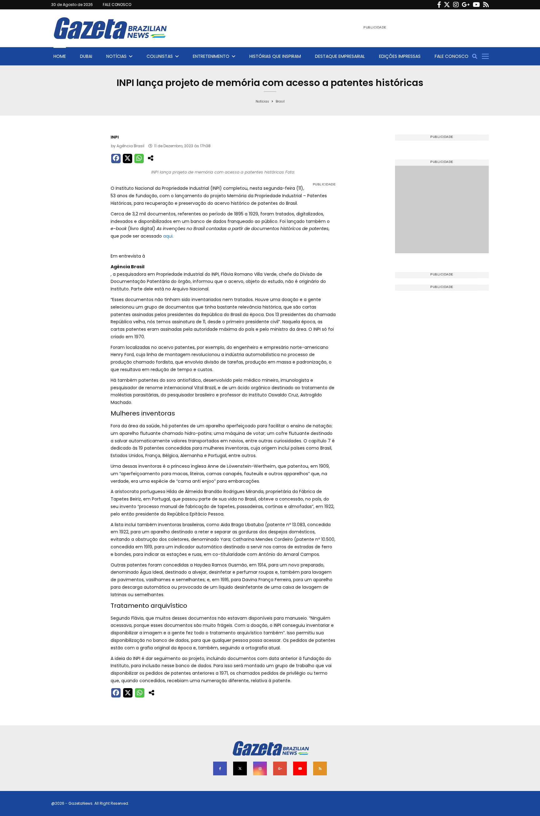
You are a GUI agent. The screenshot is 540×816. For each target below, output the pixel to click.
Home (59, 56)
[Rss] (486, 4)
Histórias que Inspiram (275, 56)
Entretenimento (211, 56)
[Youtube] (476, 4)
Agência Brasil (130, 146)
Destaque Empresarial (340, 56)
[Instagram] (456, 4)
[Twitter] (447, 4)
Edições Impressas (400, 56)
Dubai (86, 56)
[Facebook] (439, 4)
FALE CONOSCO (117, 4)
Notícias (116, 56)
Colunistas (160, 56)
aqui (167, 236)
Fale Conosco (451, 56)
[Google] (466, 4)
